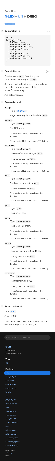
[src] (48, 31)
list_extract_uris (11, 403)
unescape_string (12, 445)
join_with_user (11, 400)
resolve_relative (11, 422)
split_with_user (11, 434)
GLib (9, 346)
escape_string (11, 388)
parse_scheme (11, 415)
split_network (11, 430)
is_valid (8, 392)
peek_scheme (11, 419)
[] (3, 31)
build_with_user (11, 377)
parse (8, 407)
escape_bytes (11, 384)
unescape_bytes (12, 438)
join (7, 396)
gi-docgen (10, 453)
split (7, 426)
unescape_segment (13, 442)
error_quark (10, 380)
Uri (7, 363)
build (7, 373)
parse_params (11, 411)
